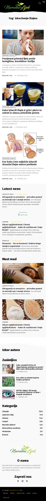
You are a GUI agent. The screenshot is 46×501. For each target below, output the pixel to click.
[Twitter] (26, 481)
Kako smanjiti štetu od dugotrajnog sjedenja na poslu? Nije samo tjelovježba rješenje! (29, 367)
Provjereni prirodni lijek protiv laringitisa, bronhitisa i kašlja (18, 60)
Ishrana (5, 222)
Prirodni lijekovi (9, 107)
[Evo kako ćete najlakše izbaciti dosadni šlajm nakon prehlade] (23, 145)
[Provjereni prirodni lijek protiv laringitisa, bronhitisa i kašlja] (23, 42)
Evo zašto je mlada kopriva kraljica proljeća (27, 379)
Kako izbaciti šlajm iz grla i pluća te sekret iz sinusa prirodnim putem (22, 111)
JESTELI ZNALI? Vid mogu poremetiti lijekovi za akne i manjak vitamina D (28, 392)
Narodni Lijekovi (9, 55)
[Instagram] (22, 481)
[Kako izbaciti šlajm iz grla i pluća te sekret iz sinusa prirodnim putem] (23, 94)
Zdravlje (5, 240)
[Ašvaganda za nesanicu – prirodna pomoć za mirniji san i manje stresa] (23, 273)
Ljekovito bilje (8, 194)
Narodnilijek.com (14, 490)
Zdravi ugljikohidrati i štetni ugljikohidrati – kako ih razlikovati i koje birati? (22, 227)
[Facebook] (18, 481)
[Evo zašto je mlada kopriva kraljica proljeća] (8, 381)
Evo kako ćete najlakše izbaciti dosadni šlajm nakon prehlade (19, 163)
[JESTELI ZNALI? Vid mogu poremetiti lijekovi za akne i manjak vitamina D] (8, 394)
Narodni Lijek (7, 75)
